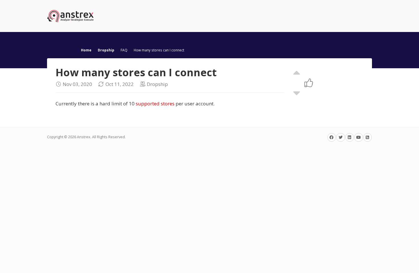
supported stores (155, 103)
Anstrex (83, 137)
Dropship (106, 50)
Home (86, 50)
